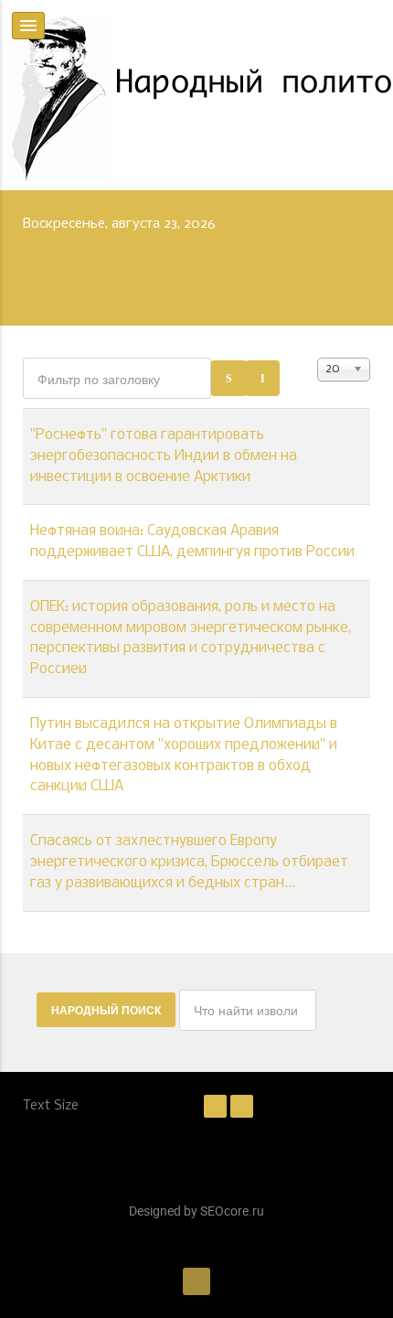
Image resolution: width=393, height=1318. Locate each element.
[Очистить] (263, 378)
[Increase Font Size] (241, 1105)
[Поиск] (229, 378)
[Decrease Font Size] (215, 1105)
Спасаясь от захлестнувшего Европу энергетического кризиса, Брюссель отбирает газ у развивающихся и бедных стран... (189, 862)
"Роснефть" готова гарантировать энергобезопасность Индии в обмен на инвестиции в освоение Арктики (163, 456)
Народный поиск (106, 1009)
